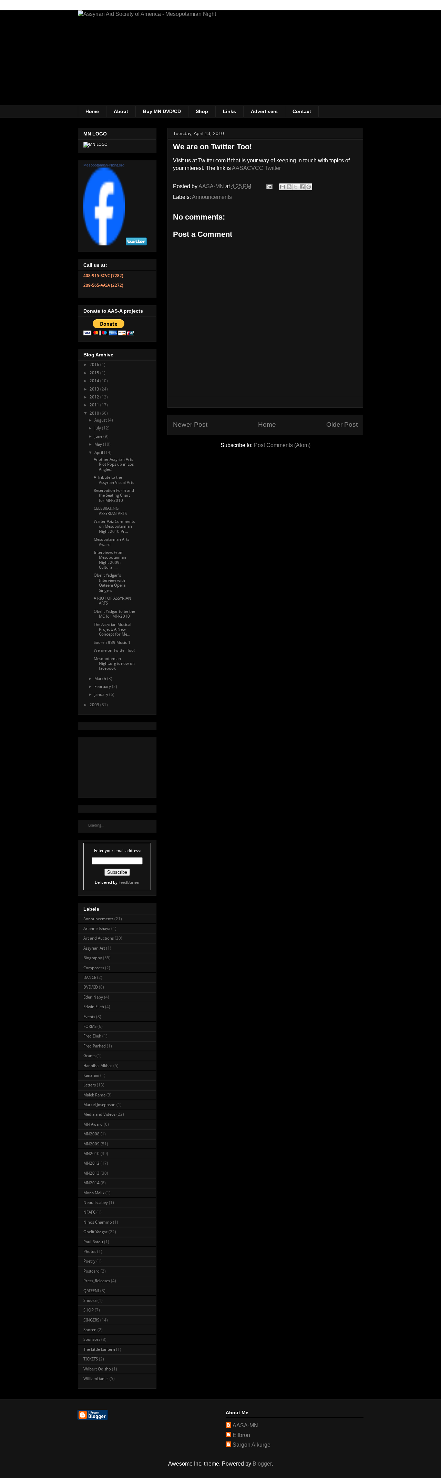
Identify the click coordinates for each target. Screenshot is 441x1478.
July (98, 428)
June (98, 436)
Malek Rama (94, 1095)
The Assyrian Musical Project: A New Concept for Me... (112, 629)
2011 (95, 405)
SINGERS (91, 1320)
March (100, 678)
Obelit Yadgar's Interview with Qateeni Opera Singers (109, 583)
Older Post (342, 424)
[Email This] (282, 186)
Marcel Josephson (99, 1104)
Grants (89, 1055)
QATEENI (91, 1290)
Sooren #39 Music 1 (112, 642)
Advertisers (264, 111)
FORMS (89, 1026)
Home (92, 111)
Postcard (91, 1271)
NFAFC (89, 1212)
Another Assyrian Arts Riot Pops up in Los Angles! (114, 464)
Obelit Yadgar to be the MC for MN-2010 (114, 614)
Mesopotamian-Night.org (103, 165)
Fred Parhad (94, 1046)
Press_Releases (96, 1280)
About (121, 111)
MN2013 (91, 1173)
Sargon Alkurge (251, 1445)
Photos (89, 1251)
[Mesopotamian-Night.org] (104, 244)
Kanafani (91, 1075)
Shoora (89, 1300)
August (101, 420)
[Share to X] (295, 186)
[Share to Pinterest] (308, 186)
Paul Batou (93, 1241)
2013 (95, 389)
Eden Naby (93, 997)
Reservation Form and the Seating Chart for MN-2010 (114, 495)
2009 (95, 704)
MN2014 (91, 1183)
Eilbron (241, 1435)
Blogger (262, 1464)
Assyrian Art (94, 948)
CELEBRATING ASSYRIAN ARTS (110, 511)
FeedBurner (129, 882)
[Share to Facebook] (302, 186)
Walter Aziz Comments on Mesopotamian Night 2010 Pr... (114, 526)
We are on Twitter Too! (114, 650)
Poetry (89, 1261)
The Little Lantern (99, 1349)
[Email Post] (269, 186)
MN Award (93, 1124)
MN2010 (91, 1153)
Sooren (89, 1329)
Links (229, 111)
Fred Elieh (92, 1036)
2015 (95, 373)
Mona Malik (93, 1193)
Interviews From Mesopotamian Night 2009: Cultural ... (110, 560)
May (98, 444)
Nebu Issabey (95, 1202)
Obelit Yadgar (95, 1231)
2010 (95, 413)
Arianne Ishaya (96, 928)
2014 (95, 380)
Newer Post (190, 424)
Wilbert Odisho (97, 1369)
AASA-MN (245, 1425)
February (103, 686)
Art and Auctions (98, 938)
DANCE (89, 977)
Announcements (212, 197)
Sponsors (91, 1339)
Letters (89, 1085)
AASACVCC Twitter (256, 168)
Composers (93, 967)
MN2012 (91, 1163)
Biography (92, 957)
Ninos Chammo (97, 1222)
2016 (95, 364)
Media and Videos (99, 1114)
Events (89, 1016)
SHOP (88, 1310)
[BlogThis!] (289, 186)
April (99, 452)
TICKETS (90, 1359)
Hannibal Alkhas (97, 1065)
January (101, 694)
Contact (302, 111)
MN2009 (91, 1144)
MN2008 (91, 1134)
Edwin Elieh (93, 1006)
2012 (95, 397)
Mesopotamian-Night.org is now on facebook (114, 663)
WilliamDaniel (96, 1378)
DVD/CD (90, 987)
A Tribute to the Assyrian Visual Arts (114, 480)
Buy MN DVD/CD (162, 111)
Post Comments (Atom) (282, 445)
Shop (202, 111)
